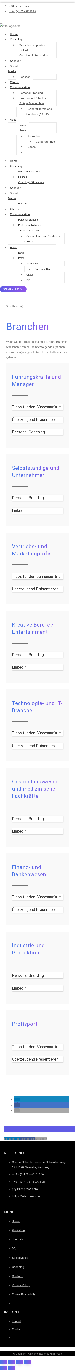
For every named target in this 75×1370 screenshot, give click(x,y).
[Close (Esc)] (3, 1362)
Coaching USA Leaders (34, 55)
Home (14, 34)
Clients (14, 82)
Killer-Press (56, 1353)
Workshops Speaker (32, 45)
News (22, 125)
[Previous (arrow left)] (3, 1368)
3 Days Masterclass (31, 103)
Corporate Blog (45, 141)
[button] (17, 1099)
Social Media (13, 68)
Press (23, 130)
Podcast (24, 76)
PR (29, 152)
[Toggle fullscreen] (19, 1362)
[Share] (11, 1362)
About (13, 119)
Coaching (16, 39)
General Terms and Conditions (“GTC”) (38, 111)
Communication (20, 87)
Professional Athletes (32, 98)
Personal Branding (31, 92)
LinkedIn (24, 50)
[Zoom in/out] (27, 1362)
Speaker (15, 60)
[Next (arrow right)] (11, 1368)
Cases (32, 146)
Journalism (34, 136)
